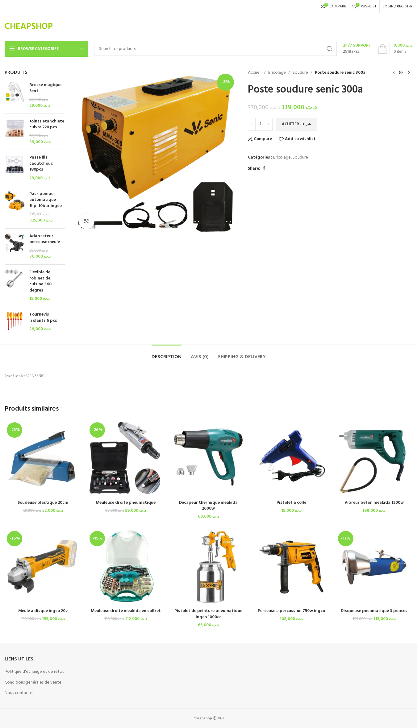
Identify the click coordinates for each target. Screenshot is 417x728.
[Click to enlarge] (86, 221)
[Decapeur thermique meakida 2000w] (208, 458)
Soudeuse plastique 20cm (43, 502)
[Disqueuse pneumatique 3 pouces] (374, 567)
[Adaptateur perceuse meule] (15, 246)
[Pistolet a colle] (291, 458)
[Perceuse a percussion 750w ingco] (291, 567)
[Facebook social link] (264, 168)
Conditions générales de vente (33, 682)
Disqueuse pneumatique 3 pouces (374, 610)
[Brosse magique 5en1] (15, 95)
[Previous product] (394, 73)
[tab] (166, 354)
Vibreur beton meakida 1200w (374, 502)
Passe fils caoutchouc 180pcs (41, 164)
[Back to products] (401, 73)
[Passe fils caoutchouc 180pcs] (15, 168)
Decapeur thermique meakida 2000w (208, 505)
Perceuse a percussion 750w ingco (291, 610)
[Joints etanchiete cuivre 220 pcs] (15, 131)
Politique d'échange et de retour (35, 671)
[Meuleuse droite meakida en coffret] (125, 567)
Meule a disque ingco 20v (43, 610)
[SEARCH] (330, 49)
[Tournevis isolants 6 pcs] (15, 322)
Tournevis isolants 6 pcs (43, 318)
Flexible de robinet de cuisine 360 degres (40, 281)
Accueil (254, 72)
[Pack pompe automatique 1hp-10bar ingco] (15, 207)
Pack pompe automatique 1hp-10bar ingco (45, 200)
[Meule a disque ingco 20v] (43, 567)
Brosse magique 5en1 (45, 88)
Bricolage (277, 72)
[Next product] (408, 73)
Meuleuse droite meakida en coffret (126, 610)
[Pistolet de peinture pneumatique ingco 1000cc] (208, 567)
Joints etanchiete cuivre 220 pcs (46, 124)
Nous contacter (19, 693)
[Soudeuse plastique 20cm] (43, 458)
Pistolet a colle (291, 502)
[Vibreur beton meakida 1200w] (374, 458)
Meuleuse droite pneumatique (126, 502)
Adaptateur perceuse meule (44, 239)
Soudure (300, 72)
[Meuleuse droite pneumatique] (125, 458)
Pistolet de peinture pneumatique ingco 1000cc (208, 614)
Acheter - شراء (296, 124)
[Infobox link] (357, 48)
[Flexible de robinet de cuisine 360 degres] (15, 285)
